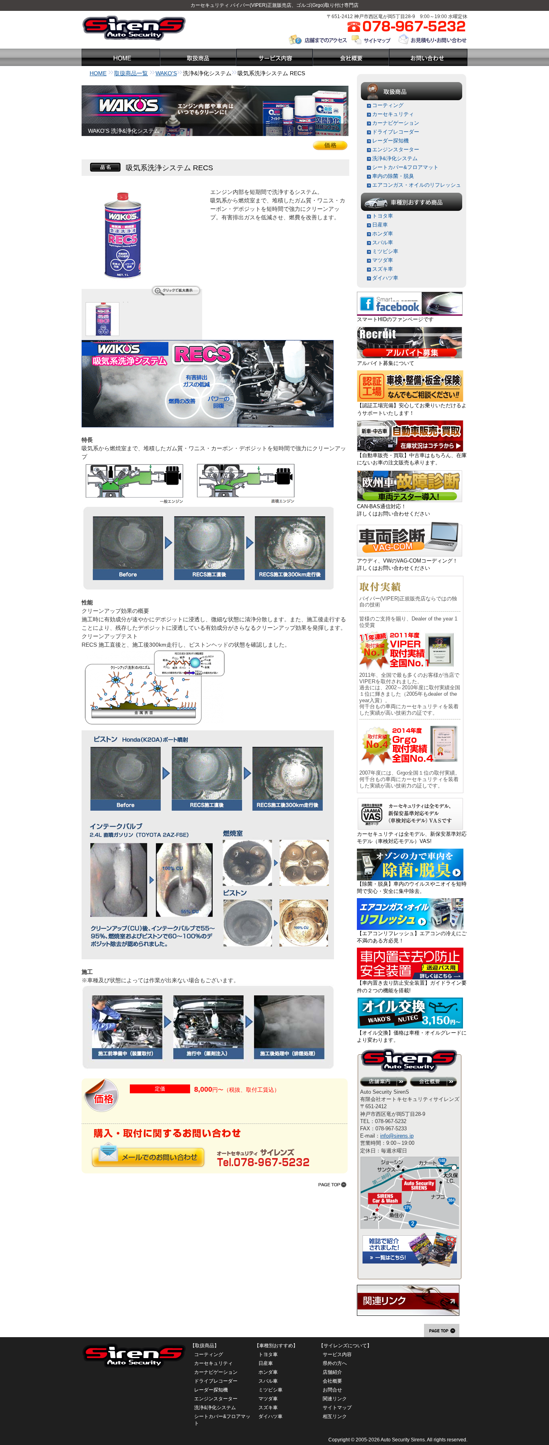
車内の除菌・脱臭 (393, 176)
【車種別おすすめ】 (276, 1345)
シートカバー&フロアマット (405, 167)
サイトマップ (337, 1407)
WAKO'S (166, 73)
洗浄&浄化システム (395, 158)
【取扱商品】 (204, 1345)
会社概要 (332, 1381)
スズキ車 (382, 269)
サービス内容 (337, 1354)
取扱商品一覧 (131, 73)
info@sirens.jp (397, 1136)
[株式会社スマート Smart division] (410, 295)
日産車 (380, 225)
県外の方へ (335, 1363)
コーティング (388, 105)
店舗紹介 (332, 1372)
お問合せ (332, 1390)
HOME (98, 73)
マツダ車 (382, 260)
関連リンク (335, 1399)
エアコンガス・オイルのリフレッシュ (416, 185)
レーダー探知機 (390, 141)
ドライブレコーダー (395, 132)
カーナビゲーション (395, 123)
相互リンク (335, 1416)
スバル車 (382, 242)
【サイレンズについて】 (345, 1345)
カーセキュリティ (210, 5)
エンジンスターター (395, 149)
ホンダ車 (382, 234)
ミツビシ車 (385, 251)
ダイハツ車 (385, 278)
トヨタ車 (382, 216)
